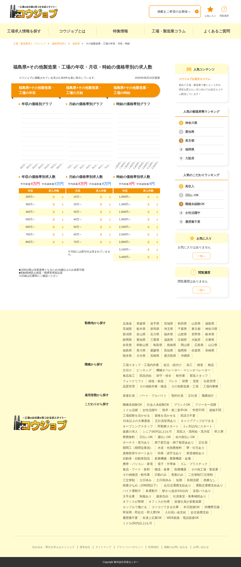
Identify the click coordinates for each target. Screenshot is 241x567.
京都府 (182, 339)
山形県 (196, 323)
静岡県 (127, 339)
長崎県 (209, 350)
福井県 (168, 334)
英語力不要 (187, 415)
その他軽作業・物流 (153, 386)
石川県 (154, 334)
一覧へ (201, 256)
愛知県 (189, 131)
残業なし (210, 480)
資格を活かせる (165, 415)
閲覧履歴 (224, 15)
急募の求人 (130, 431)
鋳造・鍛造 (156, 381)
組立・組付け (173, 365)
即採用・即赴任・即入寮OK (141, 512)
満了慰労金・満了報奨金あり (174, 442)
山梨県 (182, 334)
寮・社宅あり (195, 447)
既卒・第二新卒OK (175, 410)
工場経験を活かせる (136, 415)
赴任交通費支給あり (177, 485)
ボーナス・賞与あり (136, 442)
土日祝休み (163, 480)
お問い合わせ (201, 547)
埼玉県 (168, 328)
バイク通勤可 (132, 490)
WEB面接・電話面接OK (183, 517)
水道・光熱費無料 (170, 447)
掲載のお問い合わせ (176, 547)
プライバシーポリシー (130, 547)
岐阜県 (209, 334)
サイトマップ (103, 547)
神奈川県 (191, 122)
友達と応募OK (152, 517)
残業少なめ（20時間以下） (141, 485)
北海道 (127, 323)
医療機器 (180, 469)
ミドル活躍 (130, 410)
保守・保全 (163, 375)
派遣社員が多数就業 (187, 501)
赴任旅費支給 (200, 512)
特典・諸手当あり (170, 453)
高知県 (168, 350)
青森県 (141, 323)
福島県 (209, 323)
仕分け (127, 370)
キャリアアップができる (197, 420)
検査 (200, 365)
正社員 (192, 395)
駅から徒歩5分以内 (175, 490)
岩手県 (154, 323)
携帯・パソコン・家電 (138, 464)
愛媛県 (154, 350)
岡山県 (185, 345)
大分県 (141, 355)
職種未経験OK (195, 204)
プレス (172, 381)
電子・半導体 (167, 464)
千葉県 (182, 328)
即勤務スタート (168, 426)
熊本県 (127, 355)
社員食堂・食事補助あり (189, 496)
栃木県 (141, 328)
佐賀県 (196, 350)
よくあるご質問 (217, 31)
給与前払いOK (185, 437)
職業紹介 (208, 395)
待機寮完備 (212, 507)
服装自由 (162, 496)
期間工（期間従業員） (138, 447)
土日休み (146, 480)
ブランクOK (182, 404)
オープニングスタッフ (138, 426)
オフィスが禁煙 (133, 501)
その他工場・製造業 (204, 469)
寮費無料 (129, 437)
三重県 (154, 339)
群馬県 (154, 328)
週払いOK (164, 437)
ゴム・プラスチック (193, 464)
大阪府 (189, 158)
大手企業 (129, 496)
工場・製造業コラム (169, 31)
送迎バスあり (202, 490)
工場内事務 (210, 386)
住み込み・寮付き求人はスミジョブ (53, 547)
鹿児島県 (170, 355)
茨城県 (127, 328)
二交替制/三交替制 (200, 474)
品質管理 (129, 386)
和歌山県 (143, 345)
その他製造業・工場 (184, 386)
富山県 (141, 334)
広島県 (199, 345)
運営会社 (85, 547)
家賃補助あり (195, 453)
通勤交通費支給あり (209, 485)
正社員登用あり (165, 420)
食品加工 (129, 375)
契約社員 (177, 395)
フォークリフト (133, 381)
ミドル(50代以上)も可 (137, 523)
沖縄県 (185, 355)
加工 (189, 365)
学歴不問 (198, 410)
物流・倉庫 (162, 469)
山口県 (212, 345)
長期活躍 (193, 480)
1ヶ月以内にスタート (197, 426)
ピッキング (144, 370)
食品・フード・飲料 (136, 469)
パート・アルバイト (153, 395)
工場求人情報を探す (24, 31)
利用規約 (153, 547)
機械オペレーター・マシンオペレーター (183, 370)
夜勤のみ (177, 474)
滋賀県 (168, 339)
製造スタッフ (199, 375)
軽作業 (180, 375)
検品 (211, 365)
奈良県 (127, 345)
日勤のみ (161, 474)
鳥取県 (157, 345)
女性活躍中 (192, 212)
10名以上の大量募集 (136, 420)
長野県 (196, 334)
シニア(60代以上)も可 (157, 431)
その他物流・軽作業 (136, 474)
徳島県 (127, 350)
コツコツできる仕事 (165, 507)
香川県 (141, 350)
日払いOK (192, 195)
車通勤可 (152, 490)
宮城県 (168, 323)
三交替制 (129, 480)
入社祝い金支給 (175, 512)
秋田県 (182, 323)
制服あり (146, 496)
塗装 (196, 381)
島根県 (171, 345)
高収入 (189, 186)
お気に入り (210, 16)
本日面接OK (191, 507)
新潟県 (127, 334)
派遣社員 (129, 395)
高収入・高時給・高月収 (193, 431)
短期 (179, 480)
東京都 (189, 140)
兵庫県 (209, 339)
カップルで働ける (135, 507)
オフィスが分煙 (159, 501)
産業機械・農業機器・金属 (173, 458)
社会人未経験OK (158, 404)
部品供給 (146, 375)
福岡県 (189, 149)
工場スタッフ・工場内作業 (141, 365)
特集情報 (120, 31)
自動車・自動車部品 (136, 458)
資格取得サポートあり (138, 453)
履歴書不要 (192, 221)
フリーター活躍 (205, 404)
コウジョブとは (72, 31)
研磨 (185, 381)
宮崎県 (154, 355)
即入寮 (218, 431)
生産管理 (210, 381)
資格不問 (215, 410)
